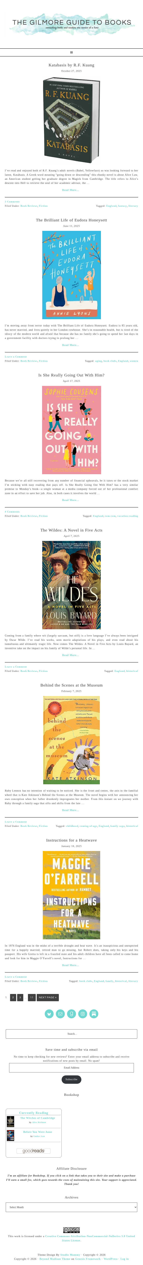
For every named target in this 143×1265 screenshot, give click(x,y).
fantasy (122, 205)
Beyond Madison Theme (54, 1259)
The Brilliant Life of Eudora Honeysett (71, 220)
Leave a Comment (16, 356)
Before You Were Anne (37, 1132)
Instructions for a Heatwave (71, 840)
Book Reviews (28, 205)
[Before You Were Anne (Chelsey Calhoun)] (10, 1140)
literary (133, 205)
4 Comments (12, 511)
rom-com (110, 516)
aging (98, 361)
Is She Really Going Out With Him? (71, 375)
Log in (124, 1259)
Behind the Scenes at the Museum (71, 685)
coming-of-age (88, 826)
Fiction (43, 205)
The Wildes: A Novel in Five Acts (71, 530)
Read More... (70, 190)
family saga (117, 826)
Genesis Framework (88, 1259)
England (111, 205)
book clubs (110, 361)
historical (132, 671)
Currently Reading (33, 1113)
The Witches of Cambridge (37, 1118)
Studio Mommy (70, 1254)
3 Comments (12, 201)
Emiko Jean (39, 1136)
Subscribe (71, 1079)
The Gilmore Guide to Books (71, 24)
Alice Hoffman (39, 1122)
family (110, 981)
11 (32, 997)
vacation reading (127, 516)
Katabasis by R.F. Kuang (71, 65)
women (134, 361)
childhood (72, 826)
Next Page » (48, 997)
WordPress (110, 1259)
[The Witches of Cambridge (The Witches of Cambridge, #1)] (10, 1126)
